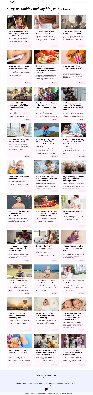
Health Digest (52, 383)
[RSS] (85, 2)
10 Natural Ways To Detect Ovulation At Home (45, 32)
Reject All (69, 393)
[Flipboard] (78, 2)
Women (42, 385)
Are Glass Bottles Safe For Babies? (72, 212)
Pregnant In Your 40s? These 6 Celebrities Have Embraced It (19, 213)
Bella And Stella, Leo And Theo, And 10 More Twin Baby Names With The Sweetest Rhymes (72, 317)
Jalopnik (25, 383)
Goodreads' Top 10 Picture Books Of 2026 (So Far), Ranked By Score (18, 248)
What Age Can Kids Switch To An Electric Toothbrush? (18, 67)
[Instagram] (73, 2)
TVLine (30, 383)
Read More (27, 82)
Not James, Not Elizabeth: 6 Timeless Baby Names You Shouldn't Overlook (45, 352)
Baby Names (29, 2)
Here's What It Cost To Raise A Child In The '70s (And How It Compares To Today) (46, 213)
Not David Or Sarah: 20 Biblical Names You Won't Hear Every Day (45, 315)
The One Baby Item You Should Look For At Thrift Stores (17, 352)
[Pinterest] (75, 2)
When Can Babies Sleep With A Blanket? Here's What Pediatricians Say (46, 179)
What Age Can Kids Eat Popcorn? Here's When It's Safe (72, 68)
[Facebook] (71, 2)
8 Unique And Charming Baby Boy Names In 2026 (17, 282)
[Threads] (80, 2)
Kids (36, 2)
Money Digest (60, 383)
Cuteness (35, 383)
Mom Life (21, 2)
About (38, 375)
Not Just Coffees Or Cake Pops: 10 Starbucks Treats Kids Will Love (18, 33)
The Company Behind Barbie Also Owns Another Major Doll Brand (72, 352)
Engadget (18, 383)
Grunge (45, 383)
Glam (40, 383)
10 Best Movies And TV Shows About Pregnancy (44, 247)
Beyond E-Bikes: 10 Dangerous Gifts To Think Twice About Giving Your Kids (18, 106)
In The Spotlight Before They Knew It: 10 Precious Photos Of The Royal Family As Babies (73, 143)
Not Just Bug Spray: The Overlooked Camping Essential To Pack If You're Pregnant (45, 143)
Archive (44, 375)
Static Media (40, 377)
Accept (64, 393)
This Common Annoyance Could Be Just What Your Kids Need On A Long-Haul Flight (73, 106)
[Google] (83, 2)
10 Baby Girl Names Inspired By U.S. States (73, 282)
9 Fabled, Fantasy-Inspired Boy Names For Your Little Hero (73, 248)
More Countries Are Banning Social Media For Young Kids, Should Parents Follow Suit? (46, 106)
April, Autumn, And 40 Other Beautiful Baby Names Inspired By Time (19, 315)
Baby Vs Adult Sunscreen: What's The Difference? (45, 282)
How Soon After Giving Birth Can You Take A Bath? (18, 141)
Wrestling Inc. (49, 385)
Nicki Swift (67, 383)
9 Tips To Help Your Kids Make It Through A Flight (72, 32)
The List (73, 383)
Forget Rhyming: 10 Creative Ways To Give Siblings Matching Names (73, 179)
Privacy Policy (52, 375)
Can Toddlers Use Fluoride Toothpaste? (18, 177)
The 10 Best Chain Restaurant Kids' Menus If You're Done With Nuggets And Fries (45, 69)
